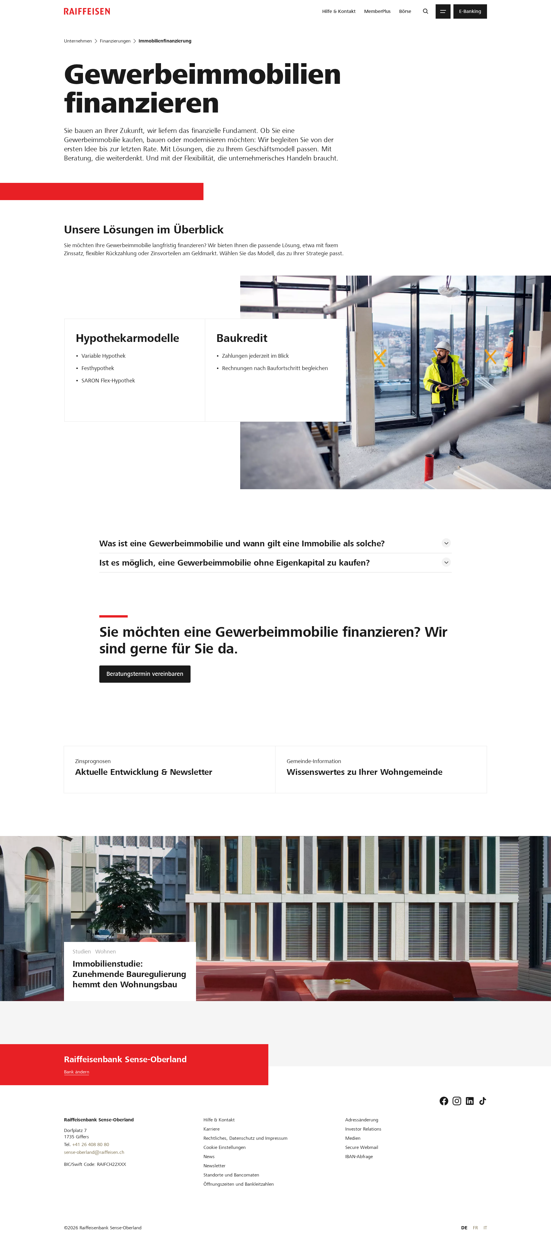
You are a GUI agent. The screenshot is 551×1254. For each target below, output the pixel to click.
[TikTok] (482, 1101)
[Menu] (443, 11)
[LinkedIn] (469, 1101)
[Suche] (425, 11)
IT (485, 1227)
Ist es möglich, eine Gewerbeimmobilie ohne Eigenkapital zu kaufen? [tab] (234, 563)
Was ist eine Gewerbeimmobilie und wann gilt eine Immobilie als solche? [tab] (242, 543)
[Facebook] (444, 1101)
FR (475, 1227)
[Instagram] (457, 1101)
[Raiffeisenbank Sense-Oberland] (87, 11)
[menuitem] (339, 11)
